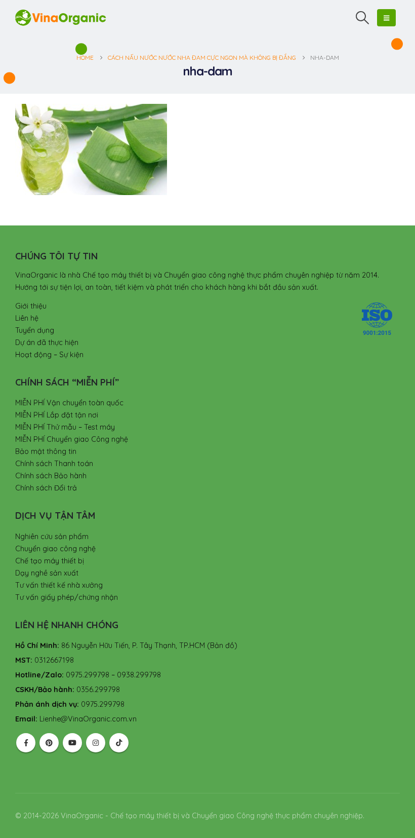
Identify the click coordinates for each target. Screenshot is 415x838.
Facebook (25, 742)
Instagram (95, 742)
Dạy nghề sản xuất (46, 573)
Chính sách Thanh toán (54, 463)
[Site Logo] (60, 17)
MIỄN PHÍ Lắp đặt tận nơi (56, 415)
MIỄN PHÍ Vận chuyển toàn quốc (69, 402)
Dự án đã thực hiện (46, 342)
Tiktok (119, 742)
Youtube (72, 742)
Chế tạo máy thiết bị (49, 560)
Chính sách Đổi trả (46, 487)
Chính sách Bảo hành (51, 475)
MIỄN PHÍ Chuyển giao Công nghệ (71, 439)
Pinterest (49, 742)
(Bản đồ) (222, 645)
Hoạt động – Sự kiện (49, 354)
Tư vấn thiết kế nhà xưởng (59, 585)
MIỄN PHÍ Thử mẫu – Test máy (65, 427)
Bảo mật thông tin (45, 451)
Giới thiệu (31, 306)
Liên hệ (26, 318)
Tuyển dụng (34, 330)
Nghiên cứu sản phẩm (52, 536)
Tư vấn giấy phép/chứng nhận (66, 597)
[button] (362, 17)
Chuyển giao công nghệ (55, 548)
